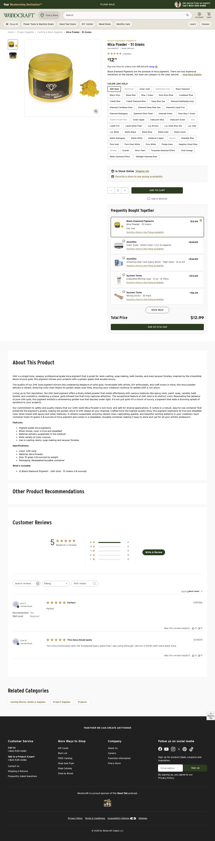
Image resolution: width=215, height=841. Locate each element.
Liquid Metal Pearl (133, 126)
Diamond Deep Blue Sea (149, 107)
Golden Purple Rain (118, 120)
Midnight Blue (187, 138)
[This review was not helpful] (199, 628)
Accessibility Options (118, 818)
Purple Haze (167, 144)
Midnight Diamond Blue (146, 156)
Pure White (151, 144)
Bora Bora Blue (166, 95)
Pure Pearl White (132, 144)
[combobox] (55, 583)
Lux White (114, 132)
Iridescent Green (177, 120)
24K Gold (114, 89)
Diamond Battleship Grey (182, 101)
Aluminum (129, 89)
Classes (205, 24)
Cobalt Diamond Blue (136, 101)
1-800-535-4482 (17, 751)
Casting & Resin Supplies (50, 32)
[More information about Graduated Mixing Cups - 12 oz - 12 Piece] (123, 274)
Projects (82, 702)
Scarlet (125, 150)
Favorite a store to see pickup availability (139, 176)
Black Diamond (183, 89)
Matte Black (130, 132)
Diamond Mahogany (119, 113)
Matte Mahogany (117, 138)
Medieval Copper (156, 138)
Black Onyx (115, 95)
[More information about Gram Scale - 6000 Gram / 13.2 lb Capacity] (123, 241)
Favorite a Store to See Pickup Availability (145, 232)
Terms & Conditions (95, 818)
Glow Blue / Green (186, 113)
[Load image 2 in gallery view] (13, 56)
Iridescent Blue (157, 120)
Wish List (62, 753)
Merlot (172, 138)
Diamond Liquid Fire (175, 107)
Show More (157, 309)
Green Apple (138, 120)
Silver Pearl (140, 150)
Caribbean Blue (186, 95)
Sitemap (143, 818)
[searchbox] (24, 583)
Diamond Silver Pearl (143, 113)
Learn (193, 24)
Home (11, 32)
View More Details (192, 74)
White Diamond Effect (120, 156)
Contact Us (13, 766)
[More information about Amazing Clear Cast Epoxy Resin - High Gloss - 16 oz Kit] (123, 257)
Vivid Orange (187, 150)
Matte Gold (163, 132)
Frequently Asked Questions (22, 776)
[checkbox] (157, 227)
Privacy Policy (166, 778)
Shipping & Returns (18, 771)
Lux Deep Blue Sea (173, 126)
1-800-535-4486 (17, 760)
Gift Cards (63, 748)
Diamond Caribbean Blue (121, 107)
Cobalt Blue (115, 101)
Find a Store (114, 763)
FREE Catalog (65, 758)
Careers (112, 753)
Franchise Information (119, 758)
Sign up (195, 767)
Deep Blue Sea (158, 101)
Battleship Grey (163, 89)
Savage (113, 150)
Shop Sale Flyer (66, 763)
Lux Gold (192, 126)
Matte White (136, 138)
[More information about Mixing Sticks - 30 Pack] (123, 291)
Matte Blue (147, 132)
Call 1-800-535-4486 (194, 5)
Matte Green (180, 132)
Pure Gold (114, 144)
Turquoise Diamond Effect (163, 150)
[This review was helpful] (193, 628)
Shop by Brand (65, 773)
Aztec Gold (144, 89)
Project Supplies (25, 32)
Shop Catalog (65, 768)
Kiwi (193, 120)
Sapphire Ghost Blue (188, 144)
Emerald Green (165, 113)
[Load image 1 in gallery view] (13, 44)
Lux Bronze (153, 126)
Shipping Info (142, 171)
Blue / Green (147, 95)
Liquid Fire (114, 126)
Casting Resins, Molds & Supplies (28, 702)
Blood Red (131, 95)
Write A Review (153, 552)
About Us (113, 748)
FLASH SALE (107, 4)
